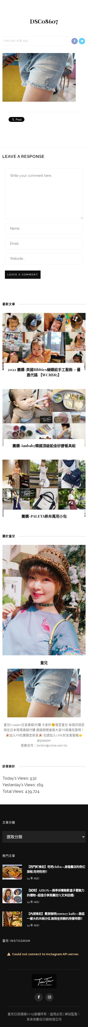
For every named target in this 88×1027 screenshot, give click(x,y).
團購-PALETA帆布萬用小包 (44, 516)
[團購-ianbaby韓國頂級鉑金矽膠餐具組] (44, 417)
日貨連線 (20, 1014)
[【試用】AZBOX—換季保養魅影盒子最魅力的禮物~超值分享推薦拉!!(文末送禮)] (12, 895)
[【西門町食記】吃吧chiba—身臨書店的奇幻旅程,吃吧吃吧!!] (12, 871)
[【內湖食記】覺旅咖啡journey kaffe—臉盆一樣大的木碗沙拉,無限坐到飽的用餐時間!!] (12, 918)
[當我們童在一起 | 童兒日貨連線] (44, 981)
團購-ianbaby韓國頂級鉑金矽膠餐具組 (44, 445)
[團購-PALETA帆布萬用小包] (44, 488)
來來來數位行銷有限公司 (44, 1019)
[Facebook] (38, 997)
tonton (9, 41)
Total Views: (13, 791)
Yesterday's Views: (19, 785)
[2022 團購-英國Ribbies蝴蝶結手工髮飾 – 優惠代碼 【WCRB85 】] (44, 341)
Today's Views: (16, 778)
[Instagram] (49, 997)
